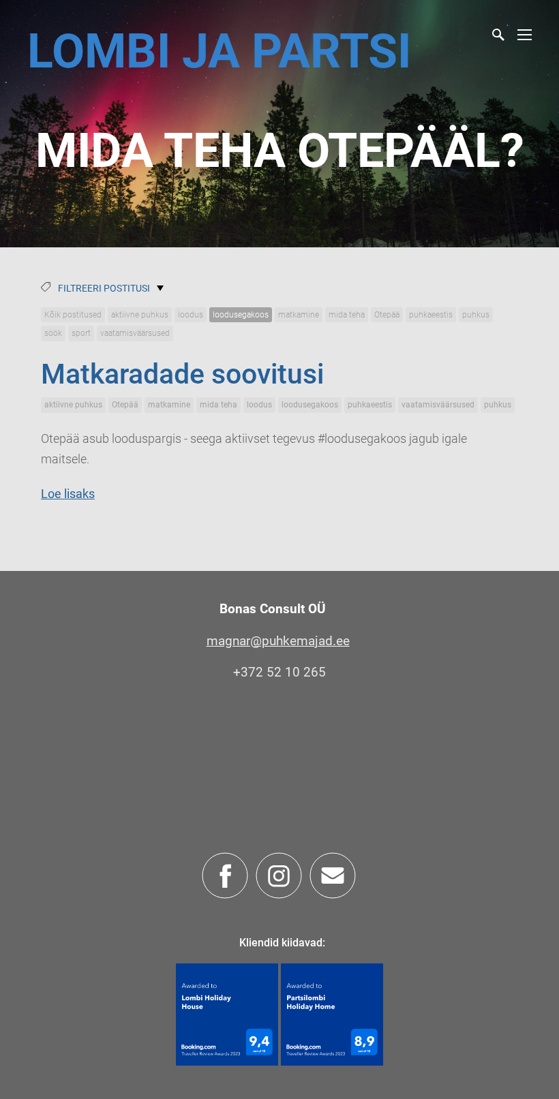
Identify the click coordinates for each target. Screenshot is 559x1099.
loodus (190, 315)
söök (53, 333)
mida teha (347, 315)
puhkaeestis (431, 315)
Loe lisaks (68, 493)
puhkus (475, 315)
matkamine (298, 315)
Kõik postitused (73, 315)
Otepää (386, 315)
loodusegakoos (241, 315)
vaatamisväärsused (135, 333)
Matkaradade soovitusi (182, 374)
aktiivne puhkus (139, 315)
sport (81, 333)
